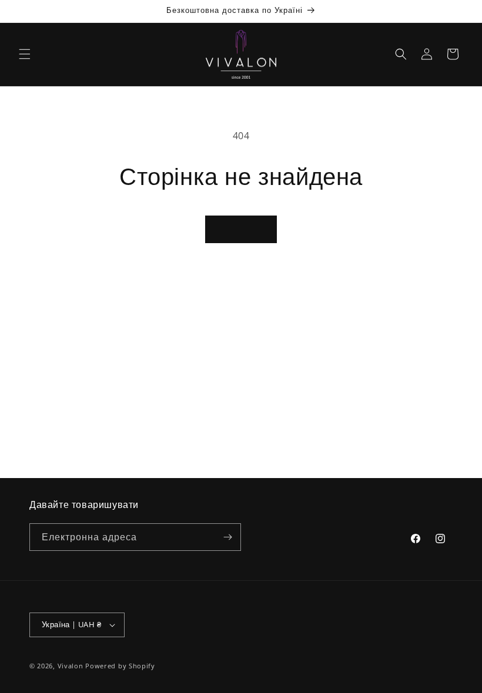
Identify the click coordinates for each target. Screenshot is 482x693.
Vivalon (70, 665)
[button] (25, 54)
